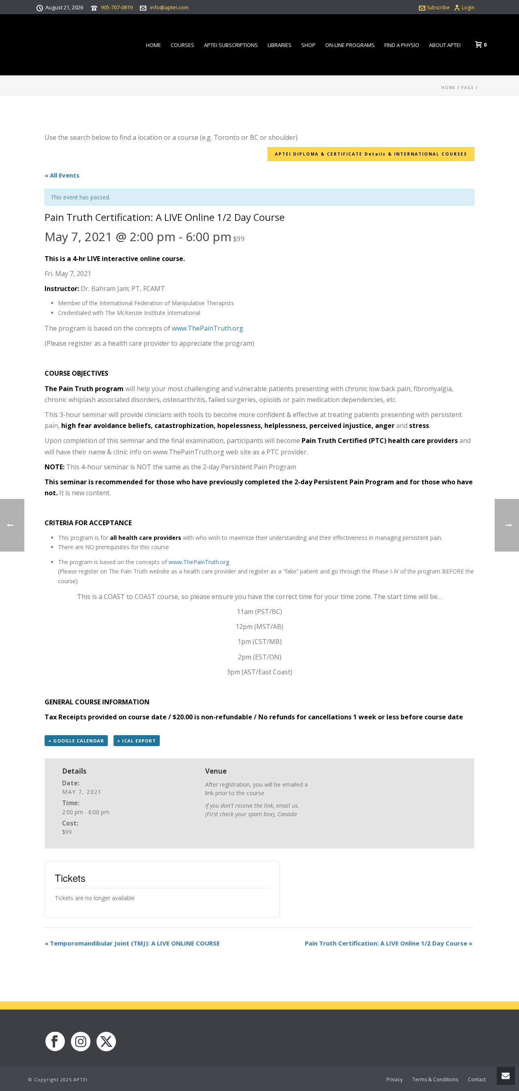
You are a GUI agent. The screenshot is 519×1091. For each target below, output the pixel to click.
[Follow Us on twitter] (106, 1042)
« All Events (62, 175)
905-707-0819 (117, 7)
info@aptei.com (169, 7)
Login (468, 7)
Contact (477, 1079)
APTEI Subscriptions (231, 45)
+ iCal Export (136, 741)
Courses (182, 45)
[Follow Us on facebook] (55, 1042)
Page (467, 87)
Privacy (394, 1079)
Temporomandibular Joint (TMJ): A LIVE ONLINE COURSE (132, 943)
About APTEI (445, 45)
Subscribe (438, 7)
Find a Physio (401, 45)
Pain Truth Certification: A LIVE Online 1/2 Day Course (388, 943)
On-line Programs (350, 45)
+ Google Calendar (76, 741)
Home (153, 45)
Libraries (280, 45)
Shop (308, 45)
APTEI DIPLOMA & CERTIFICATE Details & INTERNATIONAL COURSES (371, 154)
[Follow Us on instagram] (80, 1042)
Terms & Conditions (435, 1079)
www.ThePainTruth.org (207, 328)
